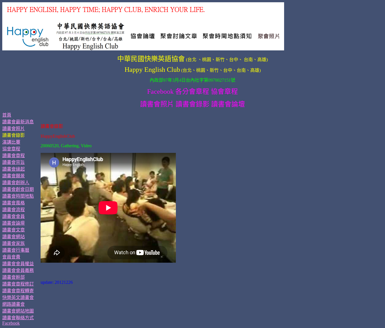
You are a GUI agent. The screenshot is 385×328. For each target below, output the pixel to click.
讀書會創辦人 (15, 182)
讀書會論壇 (13, 223)
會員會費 (11, 257)
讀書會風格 (13, 202)
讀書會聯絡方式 (18, 317)
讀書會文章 (13, 229)
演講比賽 (11, 142)
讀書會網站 (13, 236)
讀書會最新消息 (18, 121)
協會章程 (11, 148)
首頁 (6, 115)
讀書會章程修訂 (18, 284)
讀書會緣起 (13, 169)
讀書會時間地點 (18, 196)
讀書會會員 (13, 216)
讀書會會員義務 (18, 270)
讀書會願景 (13, 175)
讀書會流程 (13, 209)
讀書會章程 (13, 155)
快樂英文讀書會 (18, 297)
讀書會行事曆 (15, 250)
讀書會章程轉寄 (18, 290)
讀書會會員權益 (18, 263)
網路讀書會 (13, 304)
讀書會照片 (13, 128)
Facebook (11, 323)
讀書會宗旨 (13, 162)
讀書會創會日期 (18, 189)
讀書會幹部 (13, 277)
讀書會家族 (13, 243)
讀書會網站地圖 (18, 311)
